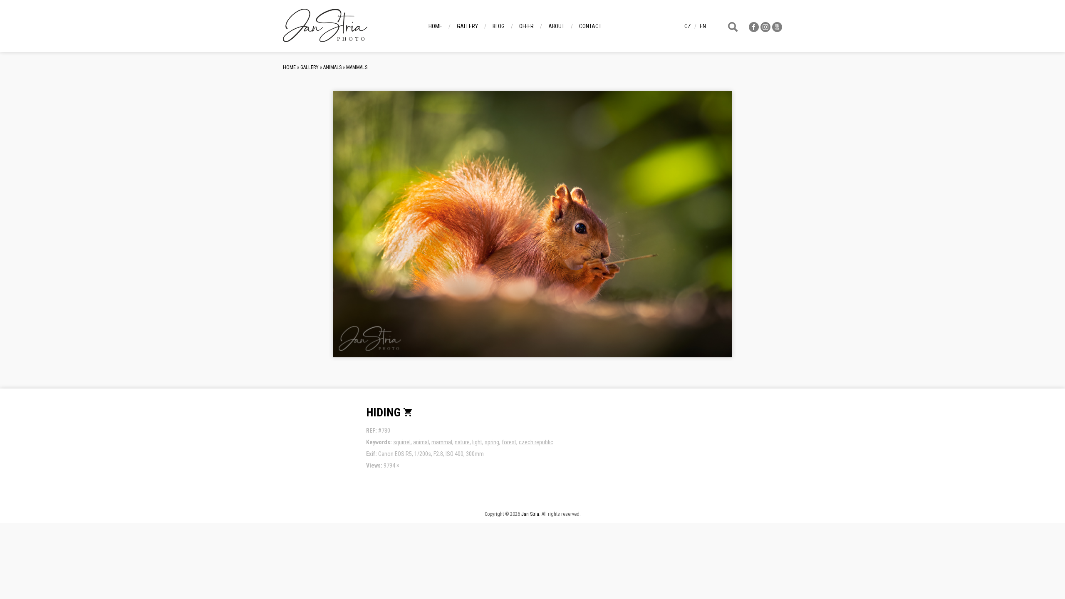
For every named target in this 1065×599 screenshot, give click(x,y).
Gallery (467, 26)
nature (462, 442)
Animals (332, 67)
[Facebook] (754, 30)
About (556, 26)
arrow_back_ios (397, 231)
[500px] (777, 30)
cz (687, 26)
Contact (590, 26)
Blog (499, 26)
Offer (526, 26)
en (703, 26)
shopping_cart (408, 412)
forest (509, 442)
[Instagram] (765, 30)
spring (492, 442)
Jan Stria (530, 514)
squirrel (402, 442)
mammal (441, 442)
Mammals (356, 67)
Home (435, 26)
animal (421, 442)
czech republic (536, 442)
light (477, 442)
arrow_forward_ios (684, 231)
